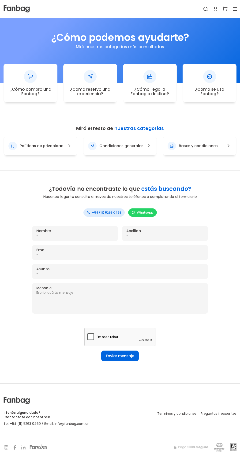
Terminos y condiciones (176, 413)
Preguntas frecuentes (218, 413)
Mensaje (44, 288)
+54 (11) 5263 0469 (106, 212)
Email (41, 250)
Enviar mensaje (120, 355)
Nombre (43, 231)
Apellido (133, 231)
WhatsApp (145, 212)
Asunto (42, 269)
